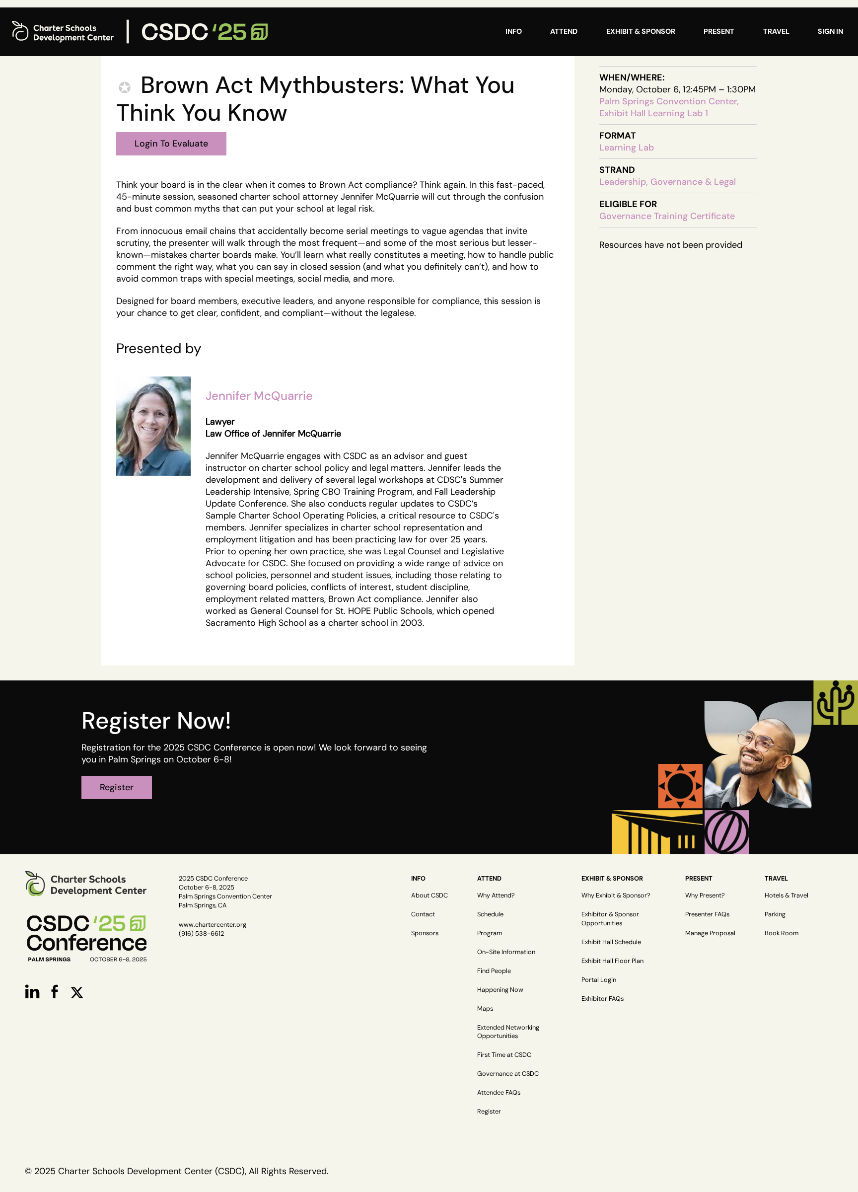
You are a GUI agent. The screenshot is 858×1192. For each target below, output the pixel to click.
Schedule (490, 914)
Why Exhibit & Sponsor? (615, 895)
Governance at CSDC (508, 1073)
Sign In (830, 31)
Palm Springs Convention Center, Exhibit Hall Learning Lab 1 (669, 107)
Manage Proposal (710, 933)
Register (489, 1111)
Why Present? (705, 895)
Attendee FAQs (498, 1092)
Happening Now (500, 989)
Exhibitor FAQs (602, 998)
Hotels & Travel (786, 895)
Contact (423, 914)
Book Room (781, 933)
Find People (494, 971)
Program (489, 933)
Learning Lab (626, 147)
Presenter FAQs (707, 914)
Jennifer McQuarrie (259, 395)
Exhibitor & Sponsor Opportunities (610, 918)
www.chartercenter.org (212, 924)
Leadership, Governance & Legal (667, 182)
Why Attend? (496, 895)
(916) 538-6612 (201, 933)
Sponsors (424, 933)
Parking (775, 914)
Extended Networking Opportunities (508, 1032)
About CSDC (429, 895)
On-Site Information (506, 952)
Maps (485, 1008)
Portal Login (598, 979)
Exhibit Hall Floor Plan (612, 961)
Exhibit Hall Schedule (611, 942)
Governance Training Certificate (667, 216)
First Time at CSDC (504, 1054)
